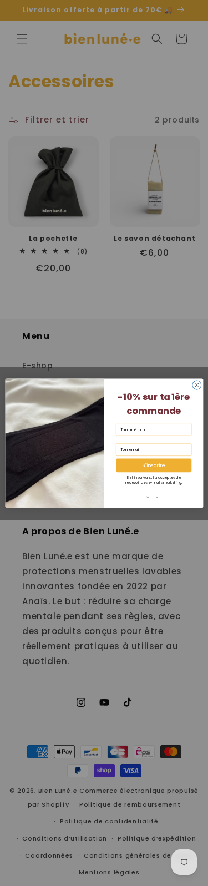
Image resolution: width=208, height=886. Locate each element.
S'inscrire (153, 465)
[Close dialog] (196, 385)
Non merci (153, 497)
